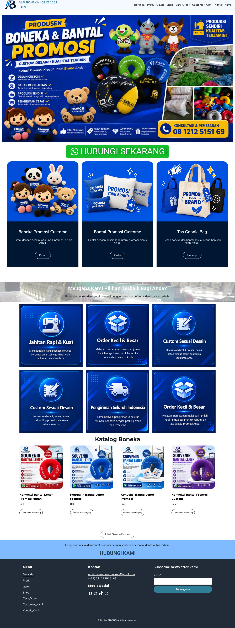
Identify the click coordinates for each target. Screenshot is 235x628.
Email (157, 575)
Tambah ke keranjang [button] (31, 512)
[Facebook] (90, 593)
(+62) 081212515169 (102, 578)
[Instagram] (96, 593)
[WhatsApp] (106, 593)
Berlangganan (183, 589)
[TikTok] (101, 593)
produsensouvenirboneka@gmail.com (111, 574)
